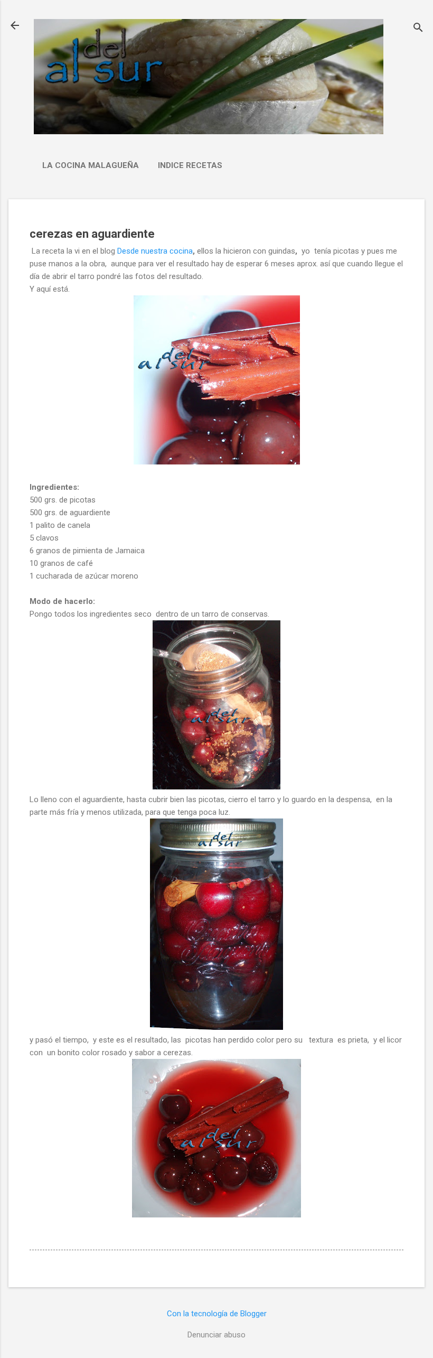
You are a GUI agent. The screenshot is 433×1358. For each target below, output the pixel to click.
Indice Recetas (190, 165)
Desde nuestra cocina (155, 251)
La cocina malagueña (90, 165)
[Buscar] (418, 29)
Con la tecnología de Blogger (217, 1313)
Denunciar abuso (216, 1335)
